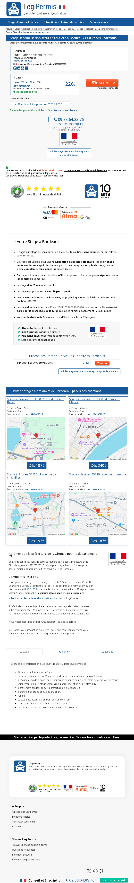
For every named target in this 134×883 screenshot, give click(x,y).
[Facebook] (95, 870)
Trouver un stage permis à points (29, 844)
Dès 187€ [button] (36, 465)
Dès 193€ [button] (36, 540)
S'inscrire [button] (102, 363)
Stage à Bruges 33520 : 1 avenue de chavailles (31, 475)
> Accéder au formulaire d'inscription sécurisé (35, 598)
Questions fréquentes (23, 849)
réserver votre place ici (65, 110)
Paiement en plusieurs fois (26, 859)
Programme (64, 651)
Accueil (9, 28)
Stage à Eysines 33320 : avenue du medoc (98, 474)
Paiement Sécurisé (22, 854)
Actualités (17, 826)
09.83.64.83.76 (71, 119)
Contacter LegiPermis (23, 821)
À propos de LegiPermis (24, 811)
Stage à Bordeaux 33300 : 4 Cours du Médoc (94, 400)
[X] (89, 870)
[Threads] (102, 870)
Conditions (107, 651)
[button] (102, 83)
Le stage (24, 651)
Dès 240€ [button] (98, 465)
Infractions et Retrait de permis (63, 22)
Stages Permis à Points (22, 22)
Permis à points (99, 22)
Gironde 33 (69, 28)
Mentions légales (21, 816)
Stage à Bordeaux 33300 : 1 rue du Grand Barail (35, 400)
